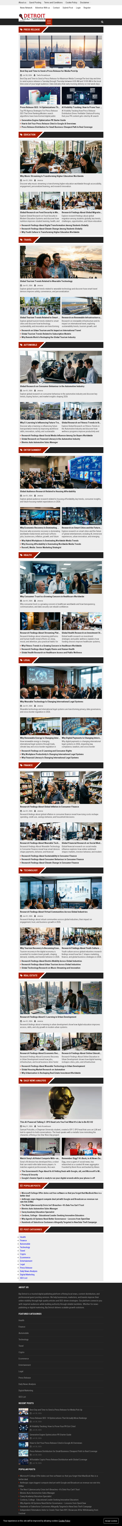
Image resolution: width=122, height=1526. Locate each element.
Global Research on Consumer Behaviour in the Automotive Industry (52, 386)
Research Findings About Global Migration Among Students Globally (82, 212)
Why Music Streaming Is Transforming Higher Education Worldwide (52, 176)
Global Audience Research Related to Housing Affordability (48, 491)
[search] (102, 22)
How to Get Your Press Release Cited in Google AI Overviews (49, 123)
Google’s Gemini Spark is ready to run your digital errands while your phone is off (58, 1178)
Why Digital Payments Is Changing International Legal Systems (82, 738)
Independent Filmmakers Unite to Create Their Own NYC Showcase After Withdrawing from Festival (58, 1512)
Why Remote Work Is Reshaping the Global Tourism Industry (48, 337)
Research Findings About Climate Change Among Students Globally (52, 229)
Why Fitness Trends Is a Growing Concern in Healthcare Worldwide (52, 646)
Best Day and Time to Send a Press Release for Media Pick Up (49, 71)
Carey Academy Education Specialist (38, 1212)
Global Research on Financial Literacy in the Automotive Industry (51, 439)
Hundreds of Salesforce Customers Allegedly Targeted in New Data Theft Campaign (59, 1222)
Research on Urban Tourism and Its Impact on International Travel (51, 330)
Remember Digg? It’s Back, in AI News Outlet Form (82, 1158)
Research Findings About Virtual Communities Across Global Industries (53, 912)
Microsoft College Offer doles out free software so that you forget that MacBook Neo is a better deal (60, 1194)
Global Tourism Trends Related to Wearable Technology (46, 281)
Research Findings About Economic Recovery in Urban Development (40, 1053)
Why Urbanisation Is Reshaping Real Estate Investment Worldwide (51, 1073)
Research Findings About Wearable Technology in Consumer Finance (40, 843)
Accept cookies (111, 1521)
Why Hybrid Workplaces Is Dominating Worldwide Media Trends (50, 540)
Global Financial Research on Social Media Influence (82, 843)
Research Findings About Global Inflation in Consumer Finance (49, 806)
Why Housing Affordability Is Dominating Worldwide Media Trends (51, 544)
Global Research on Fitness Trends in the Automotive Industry (82, 422)
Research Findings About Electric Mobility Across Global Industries (52, 961)
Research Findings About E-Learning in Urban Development (48, 1017)
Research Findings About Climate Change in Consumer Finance (50, 863)
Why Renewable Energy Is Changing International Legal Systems (40, 738)
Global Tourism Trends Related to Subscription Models (46, 334)
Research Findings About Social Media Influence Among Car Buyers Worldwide (57, 435)
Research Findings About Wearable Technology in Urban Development (53, 1066)
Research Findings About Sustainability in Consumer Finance (49, 856)
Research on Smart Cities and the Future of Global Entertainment (82, 527)
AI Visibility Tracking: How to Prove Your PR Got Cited (82, 107)
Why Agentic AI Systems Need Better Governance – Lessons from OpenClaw (56, 1219)
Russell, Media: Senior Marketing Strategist (41, 547)
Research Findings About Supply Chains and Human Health (48, 649)
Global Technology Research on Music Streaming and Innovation (51, 968)
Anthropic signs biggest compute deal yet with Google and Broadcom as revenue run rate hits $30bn (59, 1200)
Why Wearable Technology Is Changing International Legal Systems (51, 701)
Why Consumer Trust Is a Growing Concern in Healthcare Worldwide (52, 596)
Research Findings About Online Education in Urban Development (82, 1053)
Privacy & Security (30, 1174)
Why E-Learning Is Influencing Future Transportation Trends (40, 422)
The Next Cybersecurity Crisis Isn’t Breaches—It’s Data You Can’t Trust (53, 1205)
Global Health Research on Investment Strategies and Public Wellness (82, 633)
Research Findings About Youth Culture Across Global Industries (82, 948)
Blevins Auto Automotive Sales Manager (40, 442)
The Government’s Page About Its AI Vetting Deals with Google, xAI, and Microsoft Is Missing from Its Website (62, 1171)
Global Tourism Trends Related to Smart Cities (40, 317)
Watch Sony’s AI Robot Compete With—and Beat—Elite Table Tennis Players (40, 1158)
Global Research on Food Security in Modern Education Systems (40, 212)
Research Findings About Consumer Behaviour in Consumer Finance (53, 859)
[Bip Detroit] (32, 17)
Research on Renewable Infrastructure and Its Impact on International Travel (82, 317)
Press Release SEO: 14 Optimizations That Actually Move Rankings (40, 107)
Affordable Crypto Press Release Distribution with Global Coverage (58, 1459)
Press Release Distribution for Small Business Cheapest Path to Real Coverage (57, 127)
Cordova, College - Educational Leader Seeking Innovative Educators (53, 1215)
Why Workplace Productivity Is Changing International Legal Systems (53, 754)
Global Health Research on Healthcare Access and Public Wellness (52, 652)
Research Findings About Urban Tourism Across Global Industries (51, 964)
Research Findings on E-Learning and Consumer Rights (47, 751)
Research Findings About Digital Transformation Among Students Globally (55, 225)
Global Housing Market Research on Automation (43, 1069)
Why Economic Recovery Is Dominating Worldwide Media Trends (40, 527)
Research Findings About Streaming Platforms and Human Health (40, 633)
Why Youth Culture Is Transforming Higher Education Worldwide (50, 232)
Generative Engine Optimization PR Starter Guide (44, 120)
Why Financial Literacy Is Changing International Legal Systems (50, 757)
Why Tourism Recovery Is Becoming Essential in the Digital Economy (40, 948)
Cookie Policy (64, 1521)
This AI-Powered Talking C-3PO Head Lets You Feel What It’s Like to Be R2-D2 (56, 1122)
